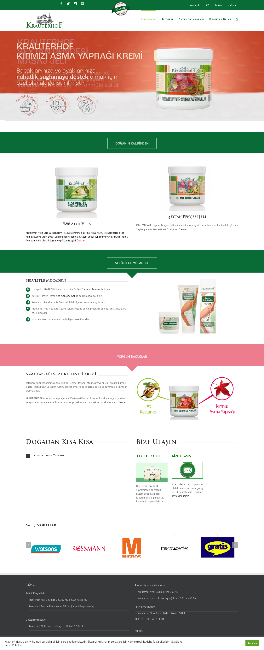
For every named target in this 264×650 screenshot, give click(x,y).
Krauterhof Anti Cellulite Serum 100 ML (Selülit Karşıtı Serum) (61, 606)
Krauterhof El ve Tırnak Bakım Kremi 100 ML (161, 613)
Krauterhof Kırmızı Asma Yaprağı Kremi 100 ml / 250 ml (167, 598)
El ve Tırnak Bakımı (145, 607)
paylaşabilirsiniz (180, 496)
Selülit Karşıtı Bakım (36, 593)
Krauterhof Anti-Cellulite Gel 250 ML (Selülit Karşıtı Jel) (58, 599)
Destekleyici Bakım (36, 619)
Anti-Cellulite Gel (65, 296)
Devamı (183, 229)
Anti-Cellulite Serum (88, 289)
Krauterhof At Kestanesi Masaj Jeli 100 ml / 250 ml (56, 626)
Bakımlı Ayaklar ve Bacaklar (150, 585)
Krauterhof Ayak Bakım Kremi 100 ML (158, 592)
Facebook (153, 486)
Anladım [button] (252, 643)
